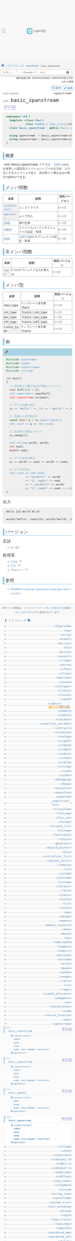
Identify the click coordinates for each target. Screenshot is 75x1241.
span (7, 238)
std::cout (16, 423)
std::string (18, 442)
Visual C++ (17, 569)
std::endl (45, 423)
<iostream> (29, 359)
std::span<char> (21, 393)
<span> (25, 363)
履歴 (58, 87)
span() (44, 420)
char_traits (58, 124)
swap (7, 222)
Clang (14, 561)
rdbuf (8, 229)
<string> (27, 370)
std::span (61, 164)
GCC (13, 565)
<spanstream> (30, 367)
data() (56, 420)
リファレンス (17, 620)
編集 (70, 87)
